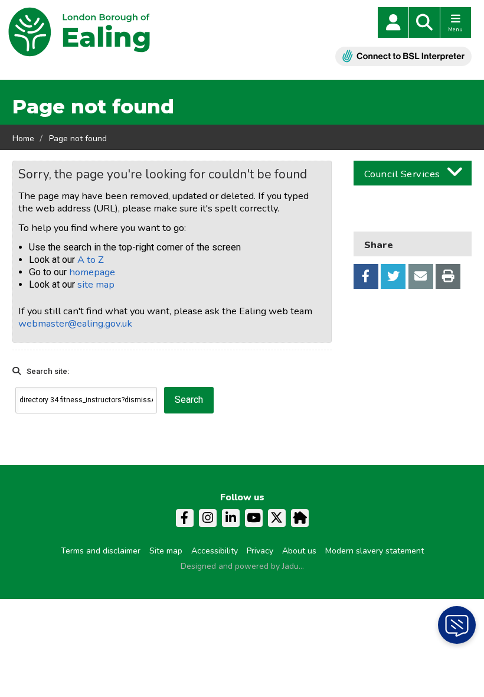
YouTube (254, 518)
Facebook (366, 276)
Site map (165, 550)
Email (420, 276)
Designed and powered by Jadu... (242, 566)
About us (299, 550)
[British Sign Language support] (403, 56)
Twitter (393, 276)
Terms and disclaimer (100, 550)
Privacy (260, 550)
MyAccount (393, 22)
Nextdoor (300, 518)
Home (23, 138)
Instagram (208, 518)
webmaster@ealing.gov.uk (75, 323)
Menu (455, 29)
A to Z (90, 259)
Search (424, 22)
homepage (92, 272)
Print (448, 276)
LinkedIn (231, 518)
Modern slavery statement (374, 550)
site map (96, 284)
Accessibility (214, 550)
